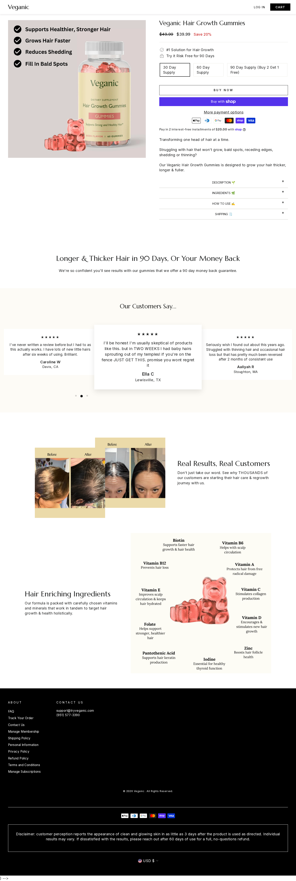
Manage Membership (23, 731)
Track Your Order (20, 718)
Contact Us (16, 725)
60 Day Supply (203, 69)
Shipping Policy (19, 738)
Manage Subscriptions (24, 772)
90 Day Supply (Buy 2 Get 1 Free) (254, 69)
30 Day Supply (169, 69)
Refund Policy (18, 758)
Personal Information (23, 745)
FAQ (11, 711)
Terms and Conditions (24, 765)
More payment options (223, 112)
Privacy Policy (18, 751)
